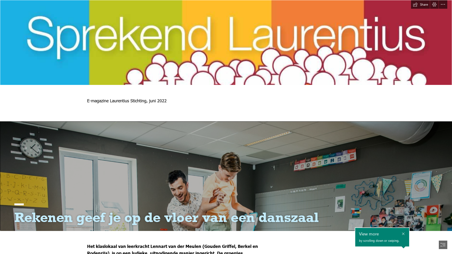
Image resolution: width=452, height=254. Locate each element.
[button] (420, 4)
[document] (226, 127)
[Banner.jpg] (226, 42)
